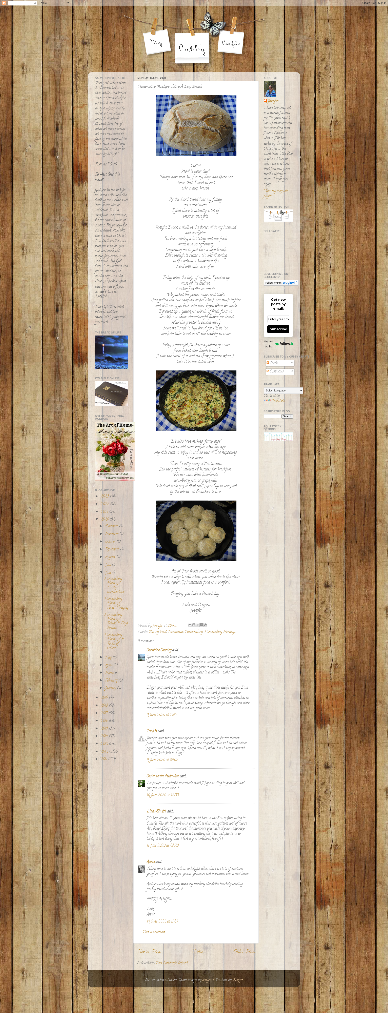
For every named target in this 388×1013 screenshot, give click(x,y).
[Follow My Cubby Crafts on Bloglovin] (281, 285)
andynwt (208, 980)
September (112, 549)
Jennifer (273, 101)
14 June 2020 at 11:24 (162, 922)
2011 (104, 759)
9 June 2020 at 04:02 (162, 760)
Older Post (244, 952)
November (112, 534)
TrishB (152, 731)
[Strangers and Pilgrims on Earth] (115, 480)
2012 (105, 752)
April (109, 665)
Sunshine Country (159, 650)
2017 (105, 713)
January (111, 688)
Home (197, 952)
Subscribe (278, 329)
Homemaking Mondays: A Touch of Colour (113, 641)
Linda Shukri (156, 811)
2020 (105, 520)
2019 (105, 698)
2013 (105, 744)
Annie (151, 862)
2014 (105, 736)
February (111, 681)
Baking (154, 632)
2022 (105, 504)
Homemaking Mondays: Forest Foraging (116, 603)
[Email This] (190, 625)
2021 (105, 512)
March (110, 673)
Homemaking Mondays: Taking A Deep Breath (116, 621)
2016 (105, 721)
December (112, 526)
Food (163, 632)
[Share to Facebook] (201, 625)
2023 (105, 497)
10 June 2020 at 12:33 (163, 795)
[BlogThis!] (194, 625)
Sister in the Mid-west (163, 776)
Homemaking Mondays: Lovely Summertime (114, 585)
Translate (278, 401)
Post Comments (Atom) (172, 963)
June (108, 573)
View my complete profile (276, 193)
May (109, 658)
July (108, 565)
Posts (273, 363)
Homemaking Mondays (220, 632)
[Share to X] (198, 625)
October (110, 542)
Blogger (237, 980)
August (110, 557)
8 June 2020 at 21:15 (162, 715)
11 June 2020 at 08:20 (162, 846)
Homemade (175, 632)
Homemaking (194, 632)
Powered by (268, 344)
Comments (276, 371)
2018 (105, 706)
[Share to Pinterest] (205, 625)
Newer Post (148, 952)
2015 (105, 729)
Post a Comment (154, 932)
